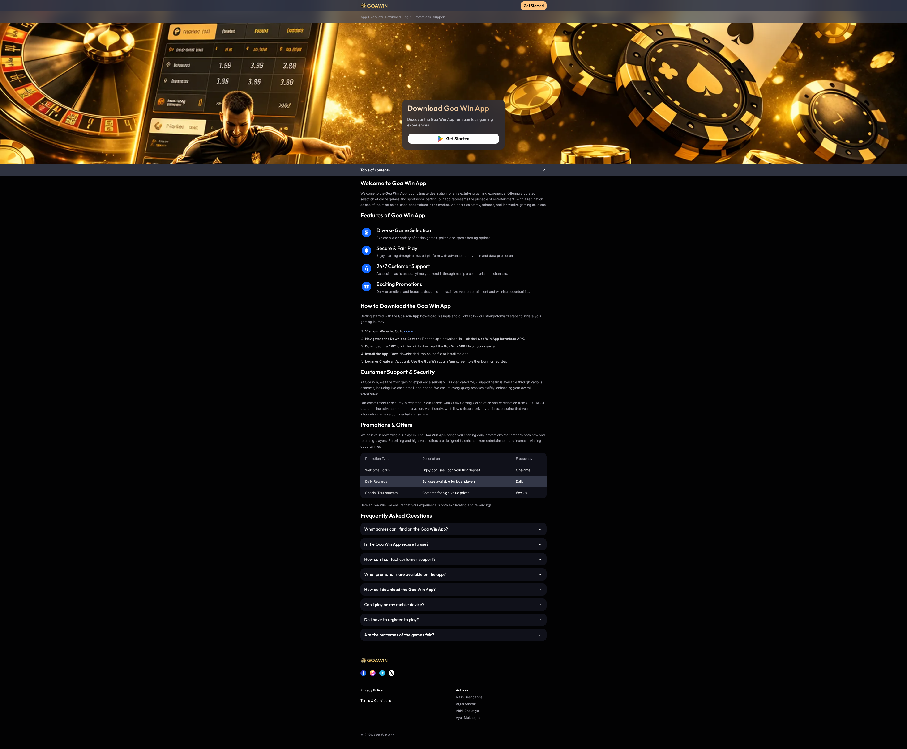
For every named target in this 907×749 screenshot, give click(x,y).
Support (439, 17)
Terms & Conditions (375, 701)
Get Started (534, 5)
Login (407, 17)
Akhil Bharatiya (467, 711)
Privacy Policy (371, 690)
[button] (453, 170)
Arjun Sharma (466, 704)
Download (393, 17)
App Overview (371, 17)
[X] (391, 673)
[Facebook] (363, 673)
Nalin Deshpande (469, 697)
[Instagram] (373, 673)
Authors (462, 690)
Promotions (422, 17)
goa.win (410, 331)
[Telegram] (382, 673)
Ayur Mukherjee (468, 718)
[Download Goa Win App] (453, 82)
